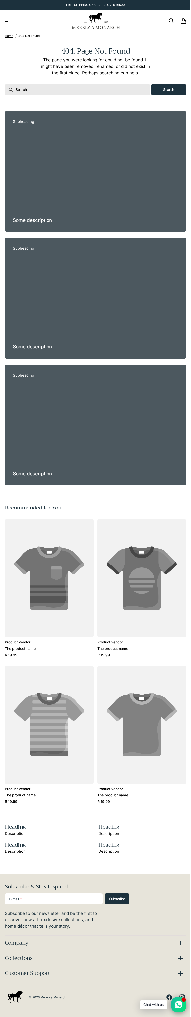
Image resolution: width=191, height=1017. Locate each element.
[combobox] (75, 89)
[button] (7, 20)
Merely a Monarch (53, 997)
